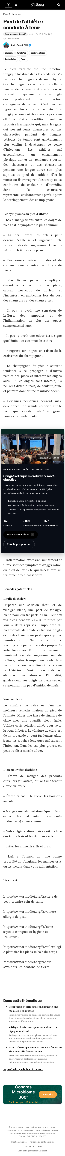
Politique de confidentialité (42, 1141)
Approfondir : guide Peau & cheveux (23, 1069)
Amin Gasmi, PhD (19, 45)
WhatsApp (21, 53)
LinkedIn (9, 53)
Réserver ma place (20, 534)
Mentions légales (19, 1141)
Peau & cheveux (11, 14)
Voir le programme (19, 544)
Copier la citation (38, 53)
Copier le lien (10, 59)
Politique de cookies (33, 1146)
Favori (23, 59)
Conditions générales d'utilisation (32, 1150)
